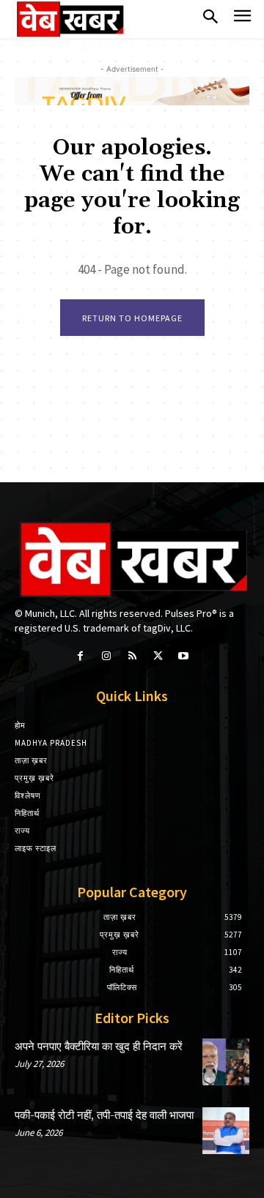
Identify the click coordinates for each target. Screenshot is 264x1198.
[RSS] (131, 656)
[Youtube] (184, 656)
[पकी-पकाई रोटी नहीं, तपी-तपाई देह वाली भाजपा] (225, 1130)
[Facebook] (80, 656)
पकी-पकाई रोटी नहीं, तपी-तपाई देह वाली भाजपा (104, 1116)
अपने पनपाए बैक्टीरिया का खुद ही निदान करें (99, 1047)
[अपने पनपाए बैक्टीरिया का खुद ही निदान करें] (225, 1061)
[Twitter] (158, 656)
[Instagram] (106, 656)
